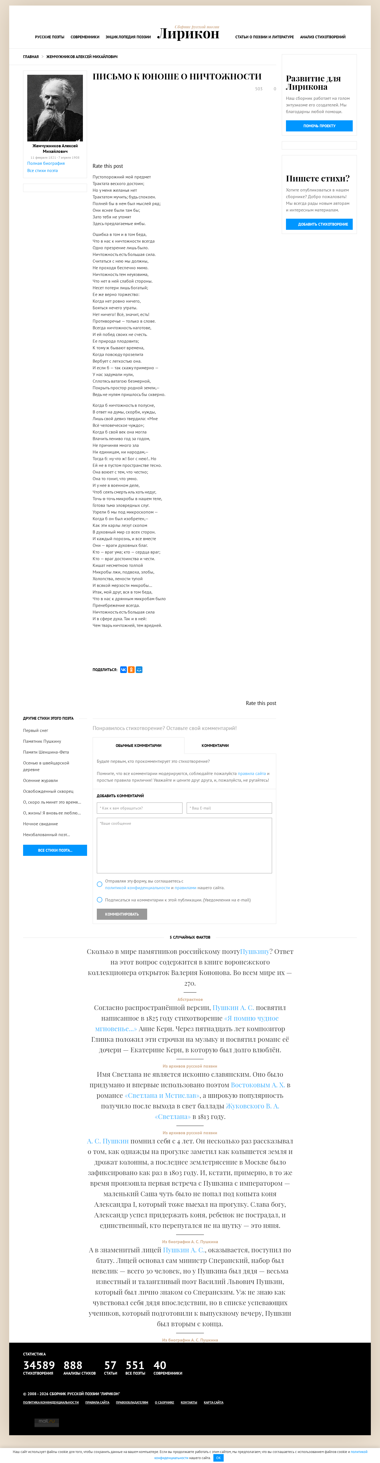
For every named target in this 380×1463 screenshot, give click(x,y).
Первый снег (35, 730)
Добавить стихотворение (323, 224)
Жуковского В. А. (252, 1105)
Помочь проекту (319, 125)
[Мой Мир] (139, 669)
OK (218, 1457)
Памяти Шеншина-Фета (46, 752)
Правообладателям (132, 1402)
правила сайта (252, 773)
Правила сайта (97, 1402)
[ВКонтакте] (123, 669)
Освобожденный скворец (48, 791)
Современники (85, 36)
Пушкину (255, 951)
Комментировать (122, 914)
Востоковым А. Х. (258, 1084)
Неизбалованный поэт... (46, 834)
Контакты (189, 1402)
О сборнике (164, 1402)
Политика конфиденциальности (51, 1402)
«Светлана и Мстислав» (162, 1095)
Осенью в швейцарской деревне (46, 766)
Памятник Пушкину (42, 741)
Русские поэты (49, 36)
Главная (31, 56)
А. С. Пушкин (108, 1140)
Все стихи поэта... (55, 850)
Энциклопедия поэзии (128, 36)
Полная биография (46, 163)
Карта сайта (213, 1402)
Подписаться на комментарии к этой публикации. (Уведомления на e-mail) (178, 900)
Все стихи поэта (42, 170)
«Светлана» (173, 1116)
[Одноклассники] (131, 669)
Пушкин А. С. (233, 1007)
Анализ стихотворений (323, 36)
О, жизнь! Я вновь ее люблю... (52, 813)
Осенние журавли (40, 780)
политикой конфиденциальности (137, 887)
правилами (185, 887)
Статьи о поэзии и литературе (264, 36)
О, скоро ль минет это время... (52, 802)
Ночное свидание (40, 823)
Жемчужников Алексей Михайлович (81, 56)
